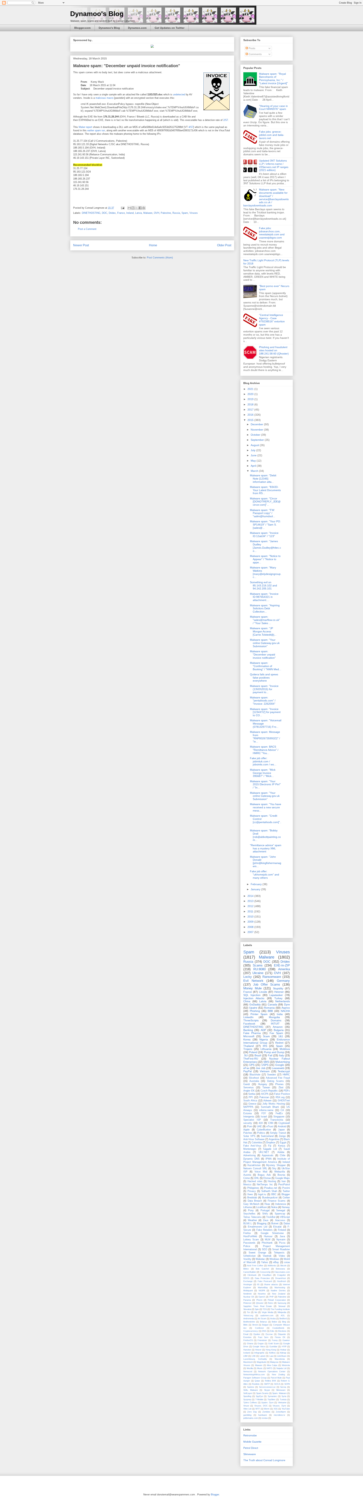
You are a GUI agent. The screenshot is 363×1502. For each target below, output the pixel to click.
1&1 (280, 1036)
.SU (245, 1055)
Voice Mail (260, 1171)
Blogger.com (82, 27)
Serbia (251, 1094)
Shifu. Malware (250, 1390)
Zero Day (252, 1412)
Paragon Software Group (255, 1378)
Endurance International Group (266, 1041)
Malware (147, 212)
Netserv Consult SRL (255, 1168)
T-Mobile (259, 1399)
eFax (246, 1068)
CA (282, 1110)
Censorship (265, 1272)
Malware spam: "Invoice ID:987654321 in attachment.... (264, 597)
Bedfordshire (249, 1322)
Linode (263, 991)
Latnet (262, 1356)
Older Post (224, 245)
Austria (247, 1175)
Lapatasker (276, 995)
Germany (283, 981)
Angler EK (249, 1090)
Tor (248, 1312)
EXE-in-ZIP (282, 965)
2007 (250, 932)
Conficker (259, 1328)
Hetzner (279, 991)
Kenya (281, 1145)
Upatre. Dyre (267, 1402)
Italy (281, 1055)
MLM (267, 1239)
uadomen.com (266, 1315)
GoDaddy (255, 1004)
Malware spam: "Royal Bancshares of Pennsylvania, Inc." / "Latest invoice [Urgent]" (273, 78)
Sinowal (281, 1306)
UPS (251, 1064)
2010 (250, 916)
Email (245, 1334)
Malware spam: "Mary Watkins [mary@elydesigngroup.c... (265, 572)
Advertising (249, 1155)
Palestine (166, 212)
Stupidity (278, 988)
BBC (273, 1194)
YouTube (286, 1409)
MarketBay (263, 1287)
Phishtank (267, 1243)
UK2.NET (264, 1152)
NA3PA (262, 1290)
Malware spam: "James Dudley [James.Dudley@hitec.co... (265, 546)
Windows (274, 1259)
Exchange (248, 1281)
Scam (266, 1036)
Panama (247, 1300)
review (265, 1418)
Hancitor (247, 1350)
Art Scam (262, 1318)
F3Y (263, 1113)
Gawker (286, 1340)
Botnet (274, 1223)
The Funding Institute (280, 1309)
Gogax (261, 1343)
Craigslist (281, 1275)
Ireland (130, 212)
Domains (276, 1020)
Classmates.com (282, 1272)
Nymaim (280, 1239)
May (254, 460)
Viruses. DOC (261, 1406)
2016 (250, 414)
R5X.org (280, 1097)
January (256, 889)
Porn (249, 1126)
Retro (270, 1303)
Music (260, 1368)
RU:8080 (259, 969)
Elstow (267, 1178)
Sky (274, 1168)
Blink (245, 1325)
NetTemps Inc (265, 1184)
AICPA (264, 1094)
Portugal (265, 1210)
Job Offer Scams (266, 984)
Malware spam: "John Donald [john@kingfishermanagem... (265, 861)
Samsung (282, 1303)
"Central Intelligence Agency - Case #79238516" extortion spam (272, 319)
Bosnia (281, 1175)
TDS (265, 1309)
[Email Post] (122, 207)
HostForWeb (250, 1236)
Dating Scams (275, 1081)
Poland (253, 1052)
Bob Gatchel (262, 1269)
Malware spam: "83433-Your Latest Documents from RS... (265, 490)
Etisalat (277, 1226)
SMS (266, 1061)
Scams (258, 965)
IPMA (268, 1159)
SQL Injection (252, 995)
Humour (268, 1236)
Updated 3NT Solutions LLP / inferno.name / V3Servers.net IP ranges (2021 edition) (273, 165)
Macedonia (280, 1359)
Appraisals (267, 1155)
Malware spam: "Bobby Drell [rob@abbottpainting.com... (265, 835)
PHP (271, 1297)
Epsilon (257, 1334)
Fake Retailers (264, 1230)
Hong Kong (271, 1350)
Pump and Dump (274, 1052)
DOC (104, 212)
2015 (250, 419)
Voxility (247, 1259)
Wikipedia (282, 1312)
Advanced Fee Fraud (278, 1078)
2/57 (225, 120)
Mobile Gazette (252, 1441)
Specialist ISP (252, 1120)
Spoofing (247, 1396)
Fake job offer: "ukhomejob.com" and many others (264, 874)
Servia (283, 1387)
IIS (258, 1284)
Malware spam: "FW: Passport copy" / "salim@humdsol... (262, 513)
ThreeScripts (251, 1020)
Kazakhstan (254, 1165)
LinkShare (281, 1356)
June (254, 455)
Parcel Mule (276, 1378)
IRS (265, 1045)
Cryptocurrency (250, 1331)
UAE (259, 1126)
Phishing (255, 1010)
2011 (250, 911)
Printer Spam (259, 1014)
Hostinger (247, 1284)
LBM (245, 1356)
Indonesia (280, 1204)
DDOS (246, 1278)
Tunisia (283, 1399)
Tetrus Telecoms (252, 1217)
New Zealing (278, 1374)
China (246, 1001)
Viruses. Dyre (279, 1406)
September (258, 439)
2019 (250, 399)
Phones (279, 1084)
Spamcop (280, 1213)
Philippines (253, 1188)
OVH (156, 212)
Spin (257, 1309)
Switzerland (267, 1136)
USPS (264, 1064)
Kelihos (272, 1353)
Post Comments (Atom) (160, 257)
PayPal (247, 1071)
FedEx (279, 1113)
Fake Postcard (265, 1281)
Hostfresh (281, 1281)
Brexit (255, 1325)
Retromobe (250, 1435)
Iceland (246, 1353)
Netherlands (282, 1001)
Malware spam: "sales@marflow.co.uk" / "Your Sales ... (265, 620)
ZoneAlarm (281, 1412)
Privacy (251, 1191)
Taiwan (266, 1087)
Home (153, 245)
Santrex (250, 1387)
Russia (176, 212)
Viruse (246, 1406)
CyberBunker (264, 1129)
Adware (267, 1100)
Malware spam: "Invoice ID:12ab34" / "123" (264, 534)
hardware (262, 1415)
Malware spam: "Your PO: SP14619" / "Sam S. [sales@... (265, 524)
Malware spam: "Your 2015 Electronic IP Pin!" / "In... (265, 784)
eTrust (269, 1126)
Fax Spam (276, 1033)
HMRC (286, 1074)
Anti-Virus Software (253, 1139)
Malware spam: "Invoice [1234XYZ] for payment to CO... (265, 712)
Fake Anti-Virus (252, 1145)
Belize (274, 1322)
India (280, 1014)
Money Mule (252, 988)
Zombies (266, 1412)
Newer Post (81, 245)
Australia (254, 1081)
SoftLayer (247, 1393)
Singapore (278, 1116)
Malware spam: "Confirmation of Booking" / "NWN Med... (265, 666)
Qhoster (260, 1303)
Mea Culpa (272, 1365)
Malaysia (274, 1362)
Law (271, 1356)
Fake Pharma (252, 1033)
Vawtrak (267, 1256)
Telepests (279, 1252)
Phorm (259, 1300)
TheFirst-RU (250, 1058)
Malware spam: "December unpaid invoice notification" (263, 654)
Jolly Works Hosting (273, 1103)
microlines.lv (279, 1415)
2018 (250, 404)
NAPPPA (248, 1107)
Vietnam (265, 1071)
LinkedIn (248, 1017)
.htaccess (280, 1220)
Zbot (280, 1087)
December (257, 424)
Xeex (250, 1194)
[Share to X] (136, 208)
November (257, 429)
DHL (256, 1178)
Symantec (272, 1396)
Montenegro (249, 1149)
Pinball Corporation (277, 1300)
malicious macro (104, 97)
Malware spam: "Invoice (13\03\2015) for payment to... (264, 689)
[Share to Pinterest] (144, 208)
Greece (252, 1103)
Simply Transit (278, 1133)
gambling (247, 1415)
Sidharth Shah (269, 1191)
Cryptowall (284, 1123)
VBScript (285, 1217)
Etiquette (282, 1334)
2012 (250, 906)
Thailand (248, 1045)
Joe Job (260, 1068)
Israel (264, 1116)
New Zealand (278, 1294)
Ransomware (271, 977)
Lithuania (266, 1048)
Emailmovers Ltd (257, 1226)
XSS (276, 1409)
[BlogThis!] (133, 208)
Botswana (280, 1269)
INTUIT (275, 1023)
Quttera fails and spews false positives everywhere (264, 677)
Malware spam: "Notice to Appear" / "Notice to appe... (265, 559)
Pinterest (247, 1303)
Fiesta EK (280, 1337)
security (247, 1123)
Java (282, 1236)
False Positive (282, 1094)
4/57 (190, 127)
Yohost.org (248, 1315)
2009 (250, 921)
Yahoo (264, 1262)
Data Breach (255, 1201)
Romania (269, 1007)
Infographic (259, 1353)
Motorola (286, 1365)
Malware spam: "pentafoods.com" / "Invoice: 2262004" (262, 700)
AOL (283, 1315)
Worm (266, 1409)
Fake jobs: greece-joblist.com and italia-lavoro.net (271, 135)
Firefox (247, 1233)
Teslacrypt (284, 1071)
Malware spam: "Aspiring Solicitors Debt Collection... (265, 608)
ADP (263, 1030)
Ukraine (257, 973)
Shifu (265, 1213)
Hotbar (283, 1350)
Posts (251, 48)
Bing (284, 1322)
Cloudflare (266, 1275)
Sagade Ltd (270, 1149)
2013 (250, 901)
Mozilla (250, 1368)
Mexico (247, 1184)
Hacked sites (254, 1181)
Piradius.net (270, 1188)
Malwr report (85, 127)
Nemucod (247, 1371)
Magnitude (261, 1362)
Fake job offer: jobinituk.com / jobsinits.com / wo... (263, 761)
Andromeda (248, 1318)
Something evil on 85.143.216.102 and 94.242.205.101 (263, 585)
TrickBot (270, 1217)
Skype (267, 1390)
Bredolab (252, 1197)
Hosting (272, 1181)
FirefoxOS (248, 1340)
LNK (254, 1356)
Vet (255, 1312)
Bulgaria (279, 1030)
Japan (281, 1129)
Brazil (257, 1055)
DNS (264, 1331)
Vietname (282, 1402)
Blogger (286, 1194)
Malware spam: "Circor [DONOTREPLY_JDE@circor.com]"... (265, 501)
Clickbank (252, 1275)
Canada (272, 1004)
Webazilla (279, 1171)
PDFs (287, 1090)
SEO (264, 1249)
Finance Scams (277, 1201)
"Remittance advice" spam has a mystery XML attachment (265, 848)
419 (261, 1123)
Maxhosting (280, 1287)
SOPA (287, 1384)
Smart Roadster (281, 1249)
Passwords (249, 1243)
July (253, 450)
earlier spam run (96, 130)
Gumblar (273, 1346)
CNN (270, 1123)
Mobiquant (248, 1290)
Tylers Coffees (250, 1402)
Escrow (269, 1334)
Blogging (261, 1223)
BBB (270, 1010)
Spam (185, 212)
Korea (247, 1039)
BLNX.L (247, 1223)
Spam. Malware (279, 1393)
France (121, 212)
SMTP (267, 1384)
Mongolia (274, 1017)
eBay (276, 1262)
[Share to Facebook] (140, 208)
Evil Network (253, 981)
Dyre (287, 1004)
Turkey (278, 998)
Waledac (260, 1259)
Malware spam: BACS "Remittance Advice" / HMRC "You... (264, 750)
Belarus (263, 1322)
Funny (275, 1340)
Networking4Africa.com (254, 1374)
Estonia (247, 1113)
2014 (250, 895)
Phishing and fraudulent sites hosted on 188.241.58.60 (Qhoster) (274, 350)
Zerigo (282, 1136)
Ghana (250, 1343)
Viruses (193, 212)
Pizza (282, 1243)
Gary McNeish (251, 1204)
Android (282, 1126)
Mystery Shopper (275, 1165)
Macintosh (248, 1362)
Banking (248, 1030)
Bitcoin (283, 1265)
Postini (286, 1188)
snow (287, 1262)
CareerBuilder (249, 1272)
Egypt (283, 1142)
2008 (250, 926)
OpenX (261, 1297)
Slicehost (254, 1078)
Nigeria (263, 1039)
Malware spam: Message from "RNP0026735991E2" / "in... (265, 736)
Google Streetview (272, 1233)
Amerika (284, 969)
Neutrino (262, 1294)
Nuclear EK (248, 1297)
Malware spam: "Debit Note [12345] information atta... (263, 478)
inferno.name (266, 1110)
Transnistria (276, 1120)
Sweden (271, 1074)
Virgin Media (267, 1312)
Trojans (247, 1048)
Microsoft (248, 1036)
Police (246, 1246)
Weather (252, 1220)
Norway (286, 1207)
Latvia (138, 212)
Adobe (280, 1152)
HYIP (284, 1346)
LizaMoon (261, 1207)
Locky (247, 977)
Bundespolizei (270, 1197)
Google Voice (259, 1346)
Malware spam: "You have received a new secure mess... (265, 807)
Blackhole (255, 1074)
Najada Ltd (281, 1368)
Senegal (280, 1210)
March (255, 470)
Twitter (286, 1191)
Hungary (262, 1084)
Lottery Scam (251, 1239)
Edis (272, 1331)
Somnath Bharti (270, 1107)
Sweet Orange (257, 1252)
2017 (250, 409)
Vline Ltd (247, 1409)
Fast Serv (263, 1337)
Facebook (249, 1023)
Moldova (285, 1048)
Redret (279, 1042)
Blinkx (246, 1269)
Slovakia (247, 1309)
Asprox (286, 1007)
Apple (246, 1129)
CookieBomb (278, 1328)
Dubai (287, 1223)
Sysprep (247, 1399)
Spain (279, 1045)
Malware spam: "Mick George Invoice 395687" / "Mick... (262, 773)
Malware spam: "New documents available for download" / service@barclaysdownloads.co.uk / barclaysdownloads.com (266, 197)
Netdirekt (247, 1294)
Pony (251, 1210)
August (255, 445)
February (256, 884)
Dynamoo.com (137, 27)
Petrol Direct (250, 1447)
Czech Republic (269, 1090)
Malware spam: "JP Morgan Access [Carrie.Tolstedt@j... (263, 631)
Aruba (273, 1318)
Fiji (269, 1145)
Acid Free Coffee (255, 1265)
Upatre (253, 1007)
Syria (284, 1396)
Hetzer (258, 1350)
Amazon (278, 1026)
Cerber (286, 1197)
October (256, 434)
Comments (255, 54)
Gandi (246, 1084)
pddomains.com (250, 1418)
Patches (247, 1133)
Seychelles (249, 1213)
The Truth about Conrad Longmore (264, 1460)
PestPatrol (284, 1184)
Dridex (112, 212)
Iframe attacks (271, 1284)
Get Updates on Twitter (169, 27)
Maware (258, 1365)
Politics (261, 1133)
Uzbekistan (249, 1256)
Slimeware (280, 1390)
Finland (282, 1230)
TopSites (271, 1399)
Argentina (274, 1139)
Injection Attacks (253, 998)
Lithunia (247, 1207)
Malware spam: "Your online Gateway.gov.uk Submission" (265, 643)
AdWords (272, 1265)
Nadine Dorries (278, 1290)
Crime (246, 1178)
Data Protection (262, 1278)
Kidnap (283, 1353)
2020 (250, 394)
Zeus (265, 1220)
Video (282, 1256)
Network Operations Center (271, 1371)
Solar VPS (249, 1136)
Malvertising (282, 1061)
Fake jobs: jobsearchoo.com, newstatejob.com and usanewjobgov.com (272, 233)
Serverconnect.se (267, 1387)
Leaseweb (278, 1068)
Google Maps (282, 1178)
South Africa (250, 1100)
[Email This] (129, 208)
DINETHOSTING (91, 212)
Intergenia (248, 1116)
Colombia (257, 1142)
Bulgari (265, 1325)
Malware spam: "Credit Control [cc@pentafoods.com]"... (265, 820)
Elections (282, 1331)
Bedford (283, 1318)
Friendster (262, 1340)
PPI (251, 1097)
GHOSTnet (284, 1100)
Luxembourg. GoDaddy (255, 1359)
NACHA (285, 1010)
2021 (250, 388)
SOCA (277, 1384)
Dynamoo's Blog (97, 14)
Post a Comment (87, 229)
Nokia (274, 1207)
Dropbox (270, 1142)
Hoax (267, 1204)
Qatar (257, 1381)
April (254, 465)
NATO (269, 1368)
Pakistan (264, 1097)
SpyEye (259, 1396)
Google (279, 1064)
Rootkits (256, 1384)
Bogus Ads (264, 1175)
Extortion (247, 1337)
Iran (284, 1181)
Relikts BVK (270, 1381)
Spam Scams (262, 1393)
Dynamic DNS (251, 1159)
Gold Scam (273, 1343)
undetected (179, 94)
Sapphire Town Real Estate (257, 1306)
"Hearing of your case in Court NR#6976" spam (273, 107)
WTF (257, 1409)
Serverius (248, 1087)
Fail (270, 1055)
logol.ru (262, 1194)
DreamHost (280, 1278)
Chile (282, 1155)
